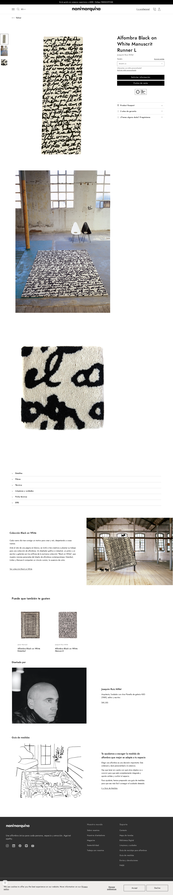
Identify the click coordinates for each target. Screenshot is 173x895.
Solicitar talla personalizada (126, 70)
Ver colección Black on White (21, 569)
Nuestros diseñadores (96, 835)
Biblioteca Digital (127, 840)
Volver (18, 17)
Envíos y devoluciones (129, 860)
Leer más (104, 702)
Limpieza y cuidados (128, 845)
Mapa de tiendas (126, 835)
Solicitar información (140, 77)
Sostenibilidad (93, 845)
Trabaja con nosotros (95, 850)
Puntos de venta (141, 83)
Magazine (91, 840)
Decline (157, 888)
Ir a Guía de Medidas (109, 788)
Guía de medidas (159, 59)
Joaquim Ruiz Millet (125, 54)
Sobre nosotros (93, 830)
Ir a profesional (143, 9)
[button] (14, 9)
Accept (134, 888)
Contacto (123, 830)
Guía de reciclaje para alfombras (133, 850)
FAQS (122, 865)
